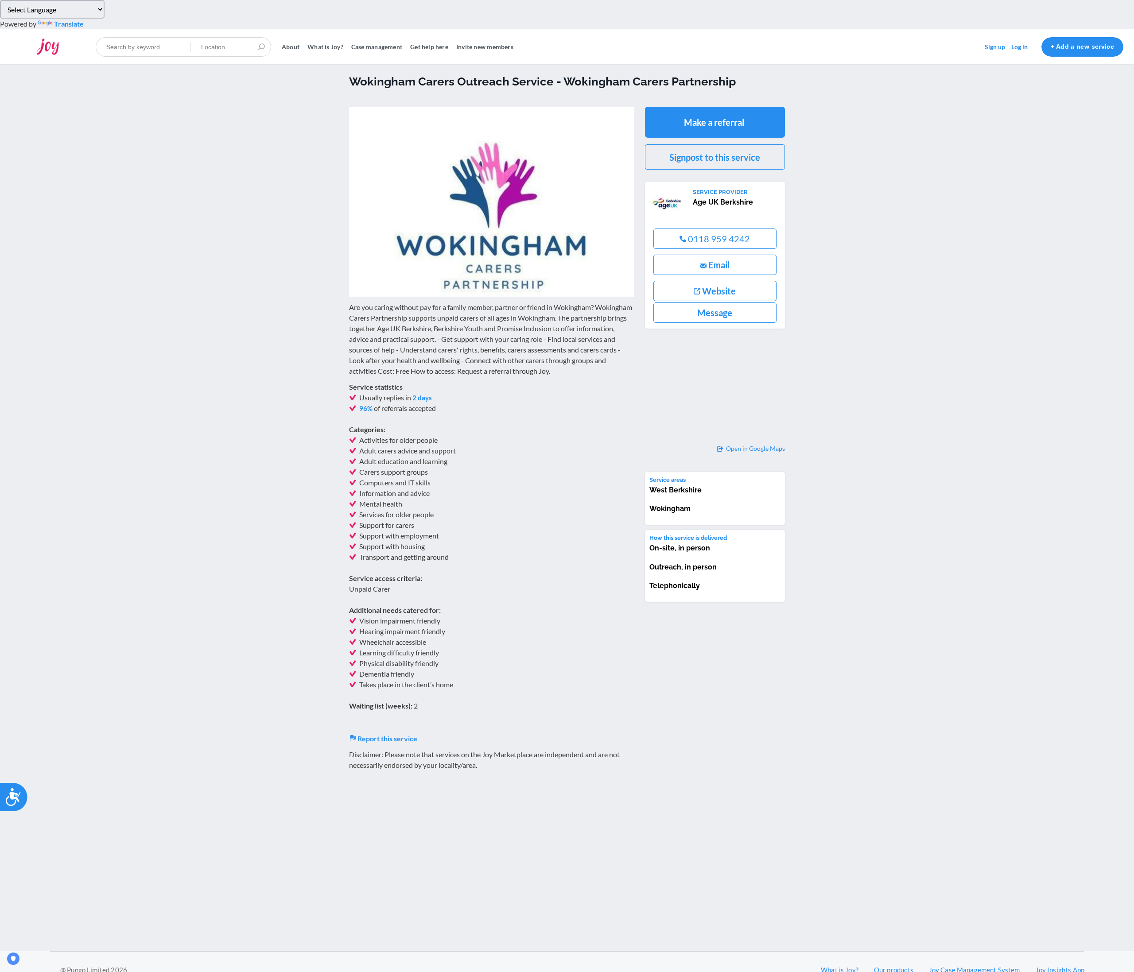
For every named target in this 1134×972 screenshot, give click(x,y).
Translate (69, 23)
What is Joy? (325, 46)
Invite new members (484, 46)
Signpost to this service (714, 157)
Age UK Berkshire (723, 202)
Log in (1019, 46)
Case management (376, 46)
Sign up (995, 46)
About (290, 46)
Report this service (386, 738)
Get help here (429, 46)
